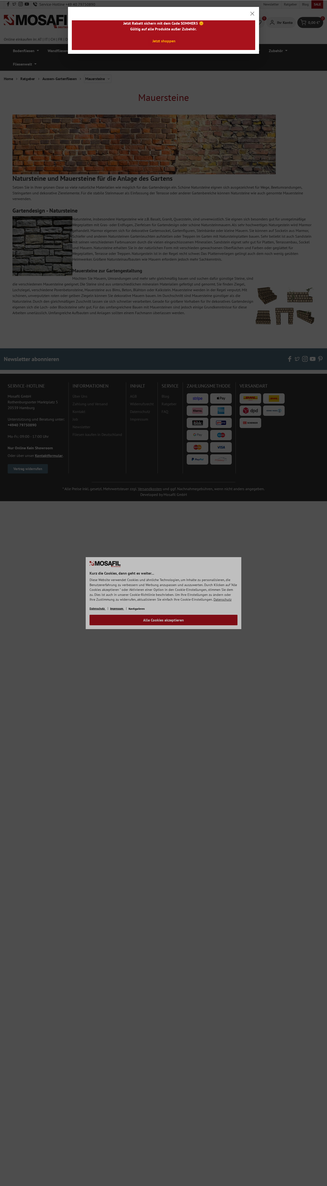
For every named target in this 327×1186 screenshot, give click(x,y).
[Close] (252, 13)
